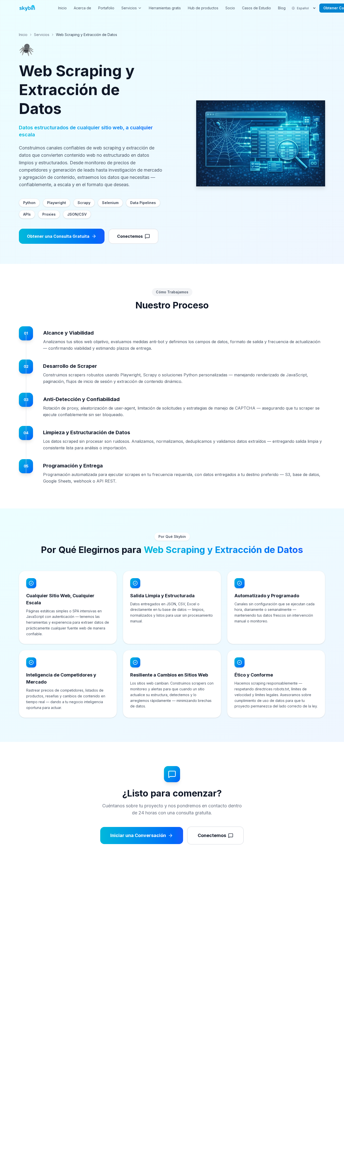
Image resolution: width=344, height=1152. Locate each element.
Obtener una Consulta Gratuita (58, 236)
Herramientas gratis (165, 8)
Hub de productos (203, 8)
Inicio (62, 8)
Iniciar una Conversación (138, 835)
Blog (282, 8)
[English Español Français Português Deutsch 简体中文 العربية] (304, 8)
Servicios (129, 8)
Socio (230, 8)
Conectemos (130, 236)
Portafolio (106, 8)
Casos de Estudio (256, 8)
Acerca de (82, 8)
